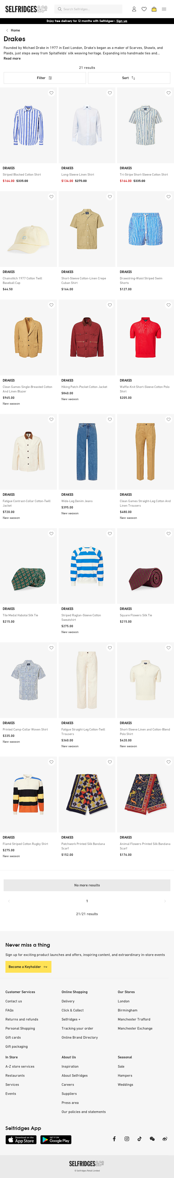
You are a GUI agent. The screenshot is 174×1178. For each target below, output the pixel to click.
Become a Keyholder (25, 967)
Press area (70, 1103)
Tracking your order (77, 1028)
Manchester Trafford (134, 1019)
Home (15, 30)
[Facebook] (114, 1141)
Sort (125, 78)
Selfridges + (71, 1019)
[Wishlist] (144, 9)
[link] (28, 174)
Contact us (13, 1001)
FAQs (9, 1010)
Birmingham (128, 1010)
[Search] (59, 9)
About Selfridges (75, 1075)
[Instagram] (126, 1141)
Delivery (68, 1001)
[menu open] (164, 9)
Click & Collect (73, 1010)
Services (12, 1084)
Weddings (125, 1084)
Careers (68, 1084)
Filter (41, 78)
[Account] (134, 9)
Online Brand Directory (80, 1037)
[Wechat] (152, 1141)
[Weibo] (165, 1141)
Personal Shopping (20, 1028)
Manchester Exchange (135, 1028)
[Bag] (154, 9)
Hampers (125, 1075)
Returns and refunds (21, 1019)
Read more (12, 58)
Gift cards (13, 1037)
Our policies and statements (84, 1112)
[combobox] (92, 9)
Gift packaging (16, 1046)
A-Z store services (19, 1066)
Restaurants (15, 1075)
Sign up (121, 21)
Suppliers (69, 1093)
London (124, 1001)
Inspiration (70, 1066)
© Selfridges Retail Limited (87, 1170)
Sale (121, 1066)
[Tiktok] (139, 1141)
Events (10, 1093)
